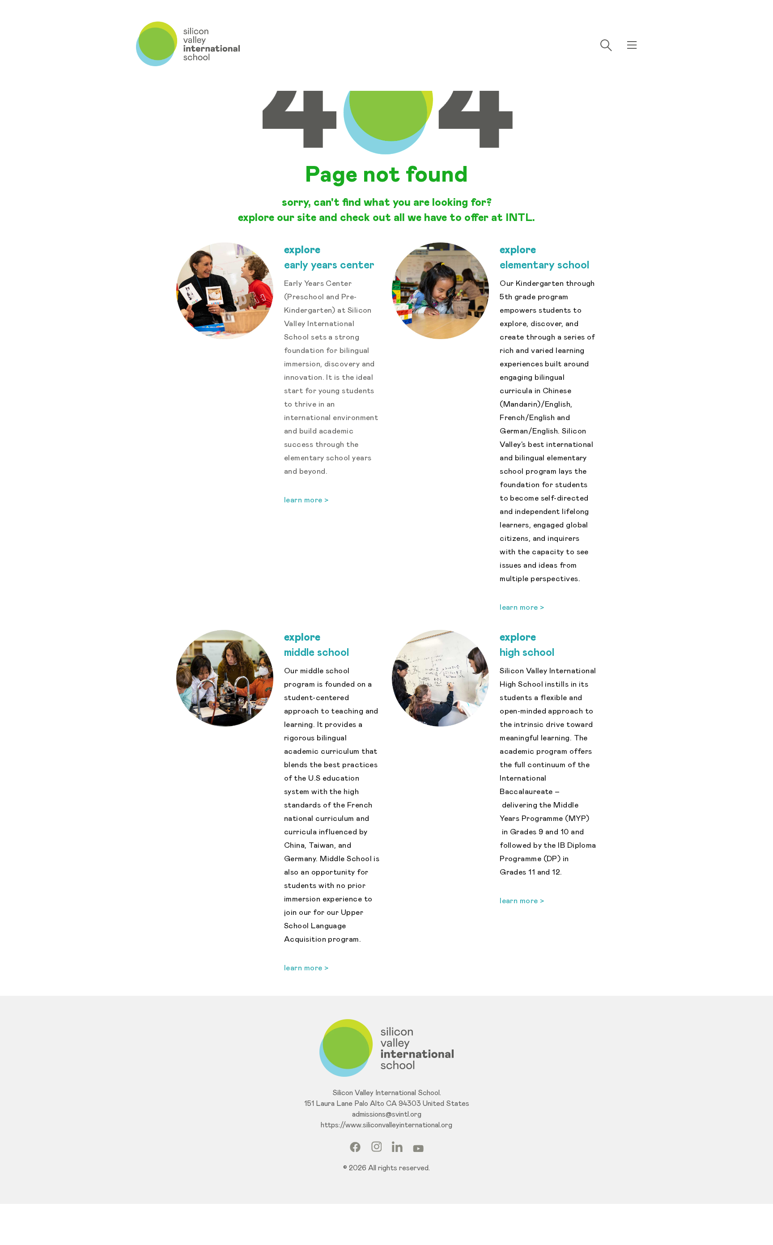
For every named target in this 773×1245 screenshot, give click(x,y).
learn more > (522, 608)
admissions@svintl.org (386, 1114)
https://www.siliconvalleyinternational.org (386, 1125)
